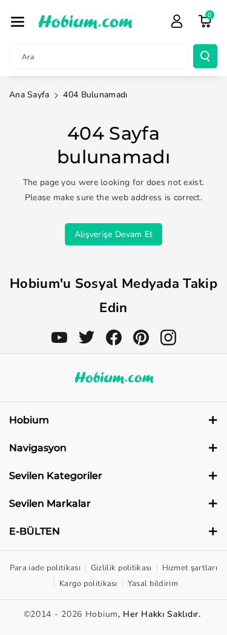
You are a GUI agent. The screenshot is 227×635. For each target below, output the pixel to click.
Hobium (101, 614)
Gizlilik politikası (121, 567)
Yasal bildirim (153, 583)
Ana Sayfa (29, 94)
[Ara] (205, 56)
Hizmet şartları (190, 567)
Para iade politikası (45, 567)
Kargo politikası (88, 583)
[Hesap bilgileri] (176, 21)
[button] (17, 21)
